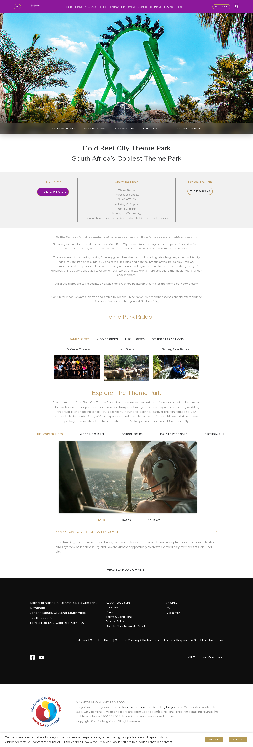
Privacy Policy (115, 621)
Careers (111, 612)
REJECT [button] (213, 739)
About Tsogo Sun (118, 602)
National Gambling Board (95, 640)
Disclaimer (173, 613)
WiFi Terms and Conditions (205, 657)
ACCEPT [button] (238, 739)
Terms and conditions (125, 570)
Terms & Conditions (119, 616)
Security (171, 603)
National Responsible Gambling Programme (194, 640)
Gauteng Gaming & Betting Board (138, 640)
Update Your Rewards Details (126, 626)
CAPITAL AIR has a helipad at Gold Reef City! (87, 532)
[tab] (79, 339)
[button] (236, 6)
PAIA (169, 608)
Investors (112, 607)
